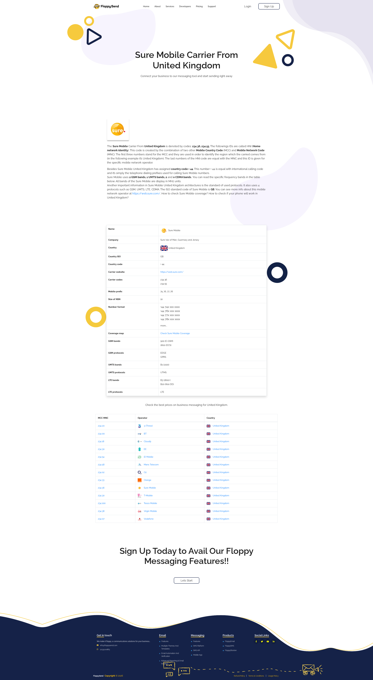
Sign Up (269, 6)
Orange (147, 480)
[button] (170, 6)
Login (247, 6)
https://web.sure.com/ (146, 193)
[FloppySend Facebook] (256, 641)
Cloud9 (147, 441)
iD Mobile (148, 457)
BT (145, 433)
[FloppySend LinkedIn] (273, 641)
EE (145, 449)
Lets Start (186, 580)
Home (146, 6)
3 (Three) (148, 426)
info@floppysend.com (108, 645)
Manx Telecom (151, 464)
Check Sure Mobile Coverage (175, 333)
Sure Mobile (150, 487)
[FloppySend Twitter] (262, 641)
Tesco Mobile (150, 503)
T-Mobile (148, 495)
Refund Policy (239, 676)
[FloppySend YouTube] (267, 641)
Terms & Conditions (256, 676)
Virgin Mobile (150, 511)
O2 (145, 472)
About (157, 6)
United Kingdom (221, 426)
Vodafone (149, 519)
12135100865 (105, 650)
